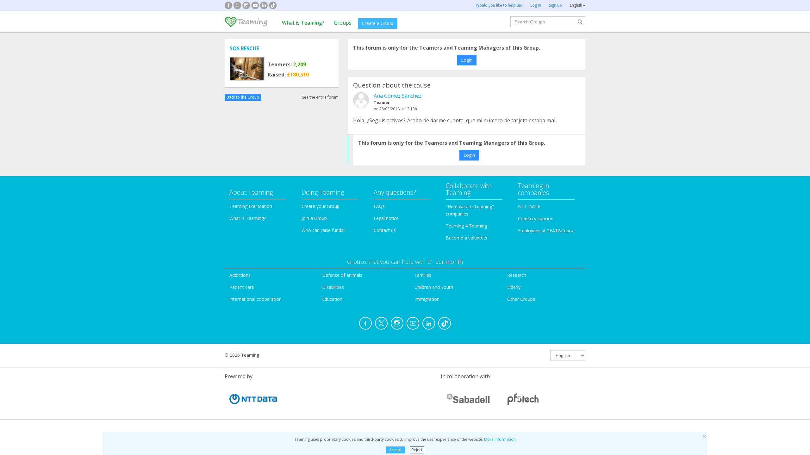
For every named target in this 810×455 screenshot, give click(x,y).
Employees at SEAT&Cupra (545, 231)
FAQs (379, 206)
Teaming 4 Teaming (466, 226)
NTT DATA (529, 206)
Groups (343, 22)
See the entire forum (320, 97)
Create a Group (377, 23)
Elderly (513, 287)
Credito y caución (535, 218)
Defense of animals (342, 275)
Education (332, 299)
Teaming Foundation (250, 206)
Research (516, 275)
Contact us (385, 230)
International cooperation (255, 299)
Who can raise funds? (323, 230)
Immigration (426, 299)
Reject (417, 449)
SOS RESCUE (244, 48)
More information (500, 439)
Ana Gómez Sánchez (397, 95)
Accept (395, 449)
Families (422, 275)
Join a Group (314, 218)
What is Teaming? (303, 22)
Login (466, 60)
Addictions (240, 275)
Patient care (241, 287)
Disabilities (333, 287)
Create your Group (321, 206)
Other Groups (521, 299)
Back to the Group (243, 97)
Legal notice (386, 218)
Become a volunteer (467, 238)
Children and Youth (433, 287)
